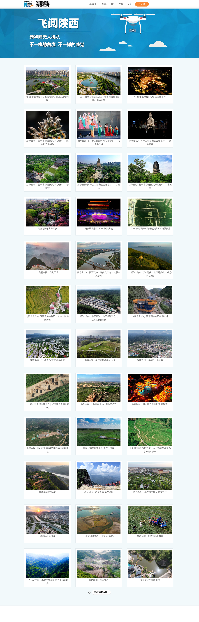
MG (121, 4)
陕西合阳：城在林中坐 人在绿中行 (150, 492)
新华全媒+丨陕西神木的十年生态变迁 (99, 404)
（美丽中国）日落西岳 (47, 272)
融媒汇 (93, 4)
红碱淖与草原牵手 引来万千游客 (98, 448)
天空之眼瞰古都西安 (47, 228)
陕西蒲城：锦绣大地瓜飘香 (150, 536)
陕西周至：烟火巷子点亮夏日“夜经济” (150, 404)
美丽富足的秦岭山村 (150, 580)
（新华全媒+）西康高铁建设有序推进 (150, 316)
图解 (104, 4)
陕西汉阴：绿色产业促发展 (150, 360)
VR (129, 4)
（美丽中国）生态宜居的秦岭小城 (98, 360)
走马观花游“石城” (47, 492)
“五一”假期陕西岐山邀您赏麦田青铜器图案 (150, 228)
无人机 (142, 4)
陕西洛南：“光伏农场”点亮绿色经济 (47, 360)
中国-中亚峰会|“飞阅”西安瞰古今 (150, 97)
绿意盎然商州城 (47, 536)
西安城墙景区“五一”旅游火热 (99, 228)
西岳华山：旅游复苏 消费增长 (98, 492)
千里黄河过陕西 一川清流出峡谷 (98, 536)
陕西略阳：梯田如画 (99, 580)
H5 (112, 4)
